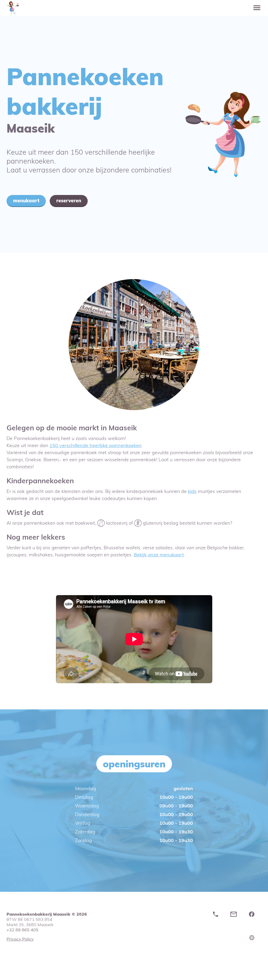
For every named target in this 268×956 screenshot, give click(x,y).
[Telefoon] (216, 916)
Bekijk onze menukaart (159, 555)
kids (192, 491)
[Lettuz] (256, 950)
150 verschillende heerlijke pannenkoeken (95, 445)
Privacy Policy (20, 939)
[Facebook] (252, 916)
